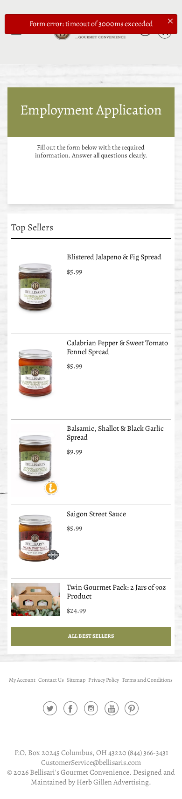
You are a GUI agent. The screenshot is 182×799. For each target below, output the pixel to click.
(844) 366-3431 (148, 753)
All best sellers (91, 636)
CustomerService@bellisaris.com (91, 762)
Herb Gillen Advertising (113, 782)
